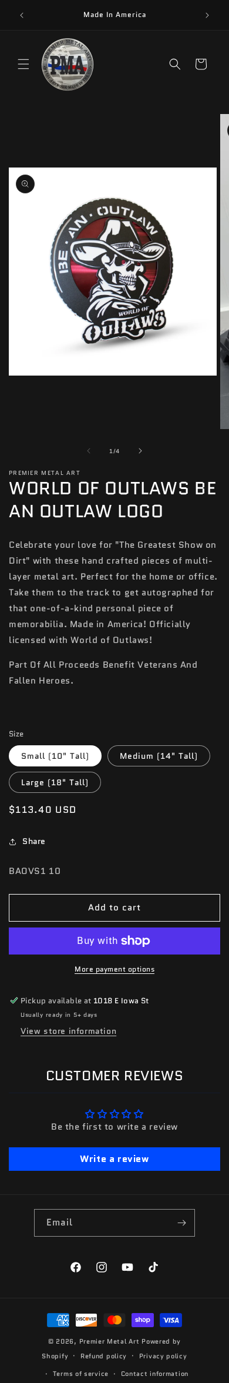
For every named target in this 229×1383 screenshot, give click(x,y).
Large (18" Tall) (55, 782)
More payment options (114, 969)
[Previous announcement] (22, 15)
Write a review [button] (114, 1159)
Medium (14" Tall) (159, 756)
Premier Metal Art (109, 1341)
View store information (68, 1031)
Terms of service (81, 1373)
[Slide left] (89, 451)
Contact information (154, 1373)
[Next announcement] (207, 15)
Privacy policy (163, 1356)
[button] (23, 64)
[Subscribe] (181, 1223)
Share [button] (34, 841)
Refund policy (103, 1356)
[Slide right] (140, 451)
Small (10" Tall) (55, 756)
